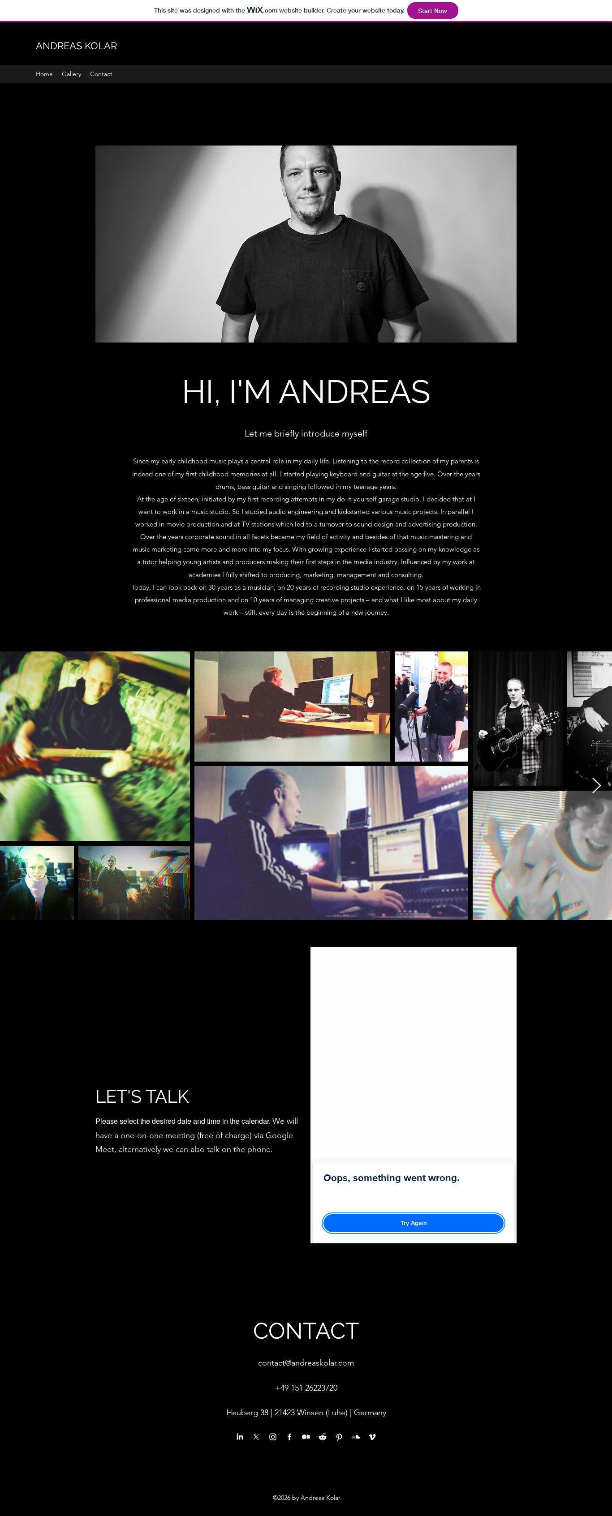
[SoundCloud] (356, 1437)
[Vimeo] (372, 1437)
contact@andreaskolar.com (306, 1363)
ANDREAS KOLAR (76, 45)
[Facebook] (289, 1437)
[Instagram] (273, 1437)
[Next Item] (596, 786)
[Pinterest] (339, 1437)
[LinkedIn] (240, 1437)
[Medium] (306, 1437)
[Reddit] (322, 1437)
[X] (256, 1437)
